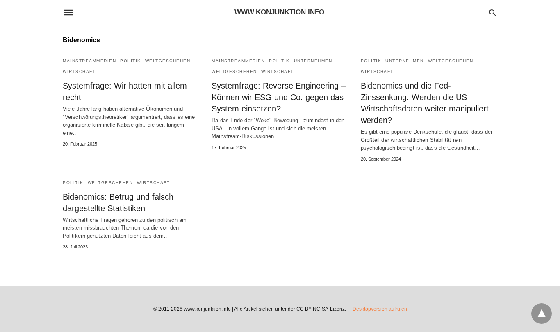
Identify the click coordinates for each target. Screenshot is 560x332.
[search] (492, 12)
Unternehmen (313, 61)
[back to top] (541, 313)
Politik (130, 61)
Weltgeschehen (168, 61)
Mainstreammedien (89, 61)
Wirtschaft (79, 71)
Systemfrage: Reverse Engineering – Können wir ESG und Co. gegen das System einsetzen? (279, 97)
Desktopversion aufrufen (380, 309)
